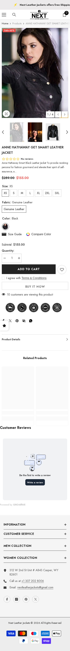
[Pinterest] (17, 320)
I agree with (13, 278)
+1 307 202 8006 (33, 581)
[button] (58, 114)
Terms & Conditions (34, 278)
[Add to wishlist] (61, 269)
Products (17, 23)
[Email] (23, 320)
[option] (35, 73)
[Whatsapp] (30, 320)
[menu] (4, 15)
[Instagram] (16, 599)
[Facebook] (3, 320)
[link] (18, 413)
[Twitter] (10, 320)
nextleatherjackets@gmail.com (35, 587)
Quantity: (8, 251)
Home (5, 23)
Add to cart (29, 269)
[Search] (14, 15)
